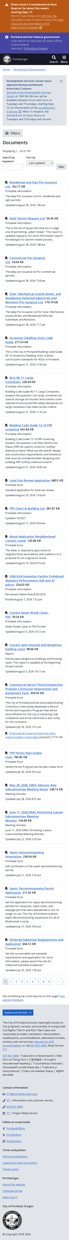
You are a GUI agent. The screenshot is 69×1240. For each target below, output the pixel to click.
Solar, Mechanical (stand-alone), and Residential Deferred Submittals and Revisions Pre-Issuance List (33, 298)
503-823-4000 (38, 1045)
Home (6, 69)
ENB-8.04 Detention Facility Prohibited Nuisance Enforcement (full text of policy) (34, 580)
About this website (14, 1184)
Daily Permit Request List (27, 218)
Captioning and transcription (20, 1163)
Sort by (30, 157)
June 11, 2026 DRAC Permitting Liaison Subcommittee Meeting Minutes (34, 816)
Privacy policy (11, 1169)
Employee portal (12, 1191)
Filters (15, 133)
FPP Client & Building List (27, 508)
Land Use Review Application (29, 480)
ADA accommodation (15, 1156)
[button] (53, 59)
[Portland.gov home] (15, 59)
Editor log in (10, 1197)
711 (5, 1049)
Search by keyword (9, 159)
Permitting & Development (29, 69)
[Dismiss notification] (61, 81)
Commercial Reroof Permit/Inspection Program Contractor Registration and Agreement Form (34, 689)
